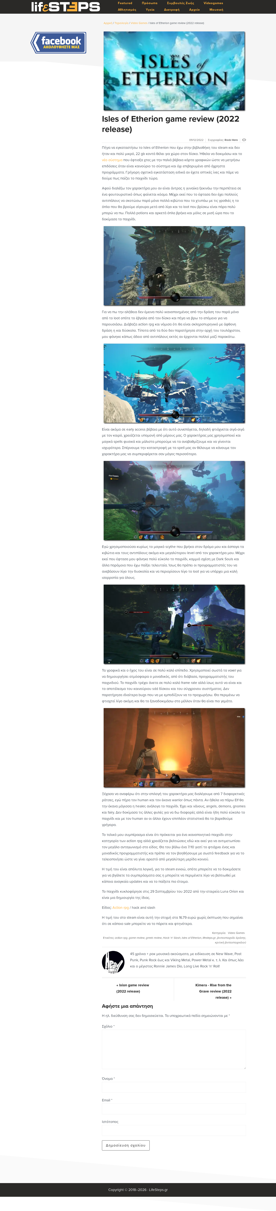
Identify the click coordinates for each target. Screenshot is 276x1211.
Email (107, 1100)
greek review (154, 937)
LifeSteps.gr (65, 7)
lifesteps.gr (209, 937)
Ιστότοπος (110, 1122)
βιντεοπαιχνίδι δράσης (231, 937)
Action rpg (120, 907)
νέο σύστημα (112, 160)
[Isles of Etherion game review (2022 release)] (174, 70)
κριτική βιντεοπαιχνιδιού (230, 942)
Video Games (236, 933)
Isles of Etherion (191, 937)
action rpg (121, 937)
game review (137, 937)
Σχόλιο (108, 1026)
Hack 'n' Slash (171, 937)
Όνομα (108, 1078)
